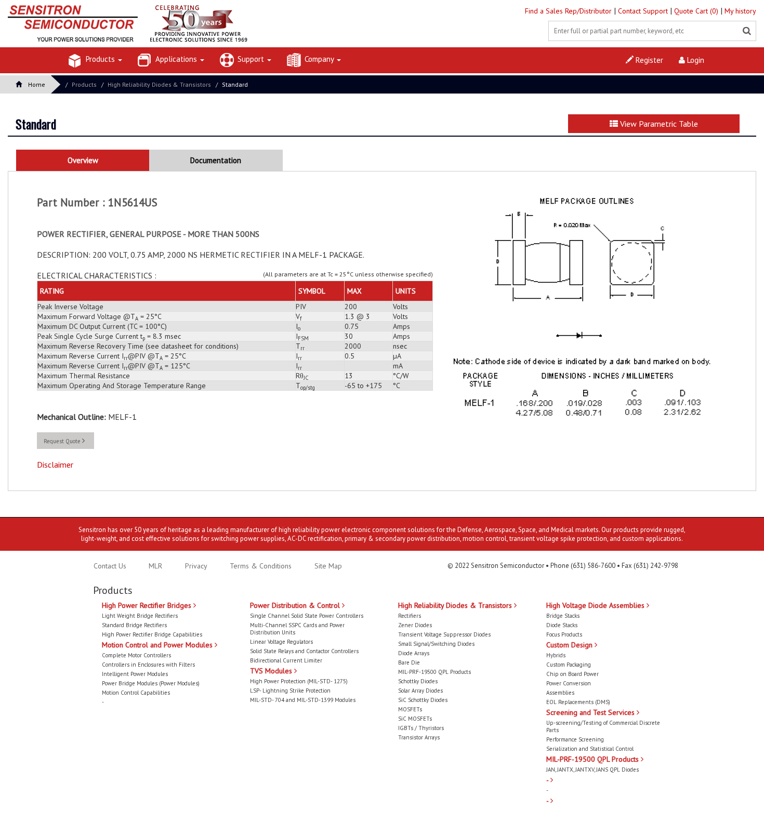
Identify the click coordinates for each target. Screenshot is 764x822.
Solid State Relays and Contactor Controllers (304, 651)
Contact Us (110, 566)
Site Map (328, 566)
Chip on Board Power (572, 674)
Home (36, 84)
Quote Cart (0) (697, 11)
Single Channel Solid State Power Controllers (306, 615)
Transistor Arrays (419, 737)
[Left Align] (746, 31)
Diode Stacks (561, 625)
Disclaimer (55, 464)
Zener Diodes (415, 625)
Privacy (195, 566)
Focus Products (564, 634)
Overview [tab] (83, 160)
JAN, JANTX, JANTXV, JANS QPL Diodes (592, 769)
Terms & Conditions (262, 566)
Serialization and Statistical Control (590, 748)
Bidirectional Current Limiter (286, 660)
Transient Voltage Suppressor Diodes (444, 634)
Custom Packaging (568, 664)
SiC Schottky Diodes (422, 700)
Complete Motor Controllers (136, 655)
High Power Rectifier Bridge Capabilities (152, 634)
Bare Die (409, 662)
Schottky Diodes (418, 681)
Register (648, 60)
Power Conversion (568, 683)
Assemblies (560, 692)
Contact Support (644, 11)
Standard (235, 84)
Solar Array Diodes (420, 690)
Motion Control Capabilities (136, 692)
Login (694, 60)
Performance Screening (575, 739)
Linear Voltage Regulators (281, 641)
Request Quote (63, 441)
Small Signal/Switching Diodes (436, 643)
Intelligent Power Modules (135, 674)
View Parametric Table (658, 123)
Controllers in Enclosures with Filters (148, 664)
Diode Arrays (413, 653)
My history (740, 11)
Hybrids (555, 655)
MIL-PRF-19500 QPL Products (434, 671)
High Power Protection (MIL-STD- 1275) (299, 681)
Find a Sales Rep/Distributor (569, 11)
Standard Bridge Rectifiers (134, 625)
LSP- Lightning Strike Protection (290, 690)
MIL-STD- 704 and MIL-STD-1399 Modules (302, 700)
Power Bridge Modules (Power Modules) (151, 683)
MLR (155, 566)
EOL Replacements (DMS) (578, 702)
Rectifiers (409, 615)
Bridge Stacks (562, 615)
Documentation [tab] (215, 160)
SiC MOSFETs (415, 718)
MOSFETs (410, 709)
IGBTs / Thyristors (421, 728)
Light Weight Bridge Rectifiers (140, 615)
